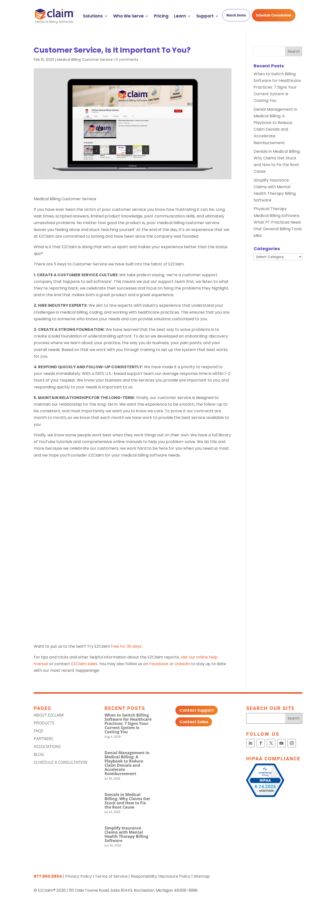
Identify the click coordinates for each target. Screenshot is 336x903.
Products (44, 723)
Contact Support (196, 710)
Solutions (93, 16)
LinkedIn (182, 664)
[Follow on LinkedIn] (250, 743)
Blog (39, 754)
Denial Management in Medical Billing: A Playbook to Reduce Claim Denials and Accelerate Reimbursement (127, 763)
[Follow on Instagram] (292, 743)
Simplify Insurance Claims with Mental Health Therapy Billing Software (126, 834)
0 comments (127, 59)
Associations (47, 746)
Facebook (158, 664)
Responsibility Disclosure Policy (160, 876)
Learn (180, 16)
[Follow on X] (271, 743)
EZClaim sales (84, 664)
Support (205, 16)
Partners (43, 738)
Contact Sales (193, 722)
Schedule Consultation (273, 15)
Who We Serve (128, 16)
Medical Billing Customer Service (85, 59)
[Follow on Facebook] (261, 743)
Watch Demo (236, 15)
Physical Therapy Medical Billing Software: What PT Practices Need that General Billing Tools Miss (278, 222)
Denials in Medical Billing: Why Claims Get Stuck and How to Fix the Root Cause (127, 801)
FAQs (38, 731)
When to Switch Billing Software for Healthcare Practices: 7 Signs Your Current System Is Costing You (277, 87)
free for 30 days (126, 646)
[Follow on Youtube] (281, 743)
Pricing (161, 16)
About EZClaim (48, 715)
